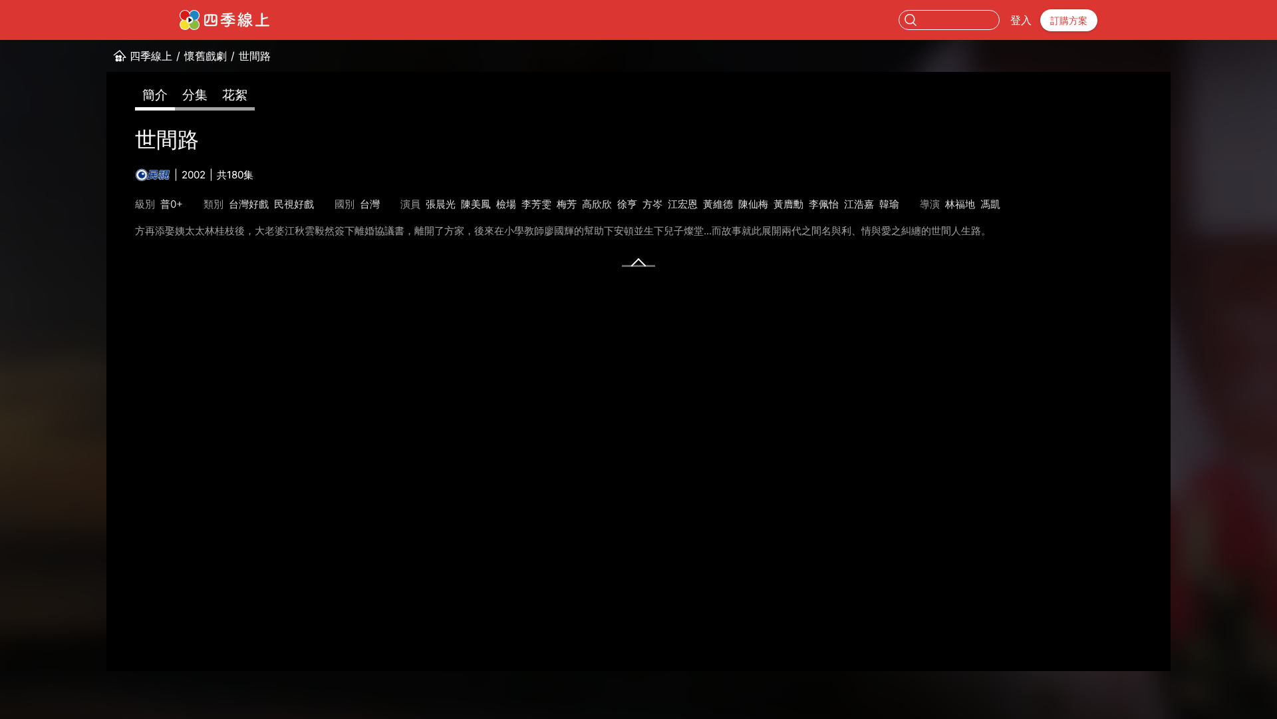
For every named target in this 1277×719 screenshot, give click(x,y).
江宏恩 (683, 204)
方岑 (652, 204)
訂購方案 (1068, 20)
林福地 (960, 204)
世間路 (255, 56)
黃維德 (718, 204)
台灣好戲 (249, 204)
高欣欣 (597, 204)
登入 (1021, 20)
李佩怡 (824, 204)
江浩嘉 (859, 204)
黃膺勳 (788, 204)
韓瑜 (889, 204)
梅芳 (567, 204)
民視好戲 (294, 204)
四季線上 (151, 56)
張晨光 (441, 204)
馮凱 (990, 204)
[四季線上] (224, 20)
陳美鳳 (476, 204)
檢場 (506, 204)
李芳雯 (536, 204)
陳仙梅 (753, 204)
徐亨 (627, 204)
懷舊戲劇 (205, 56)
